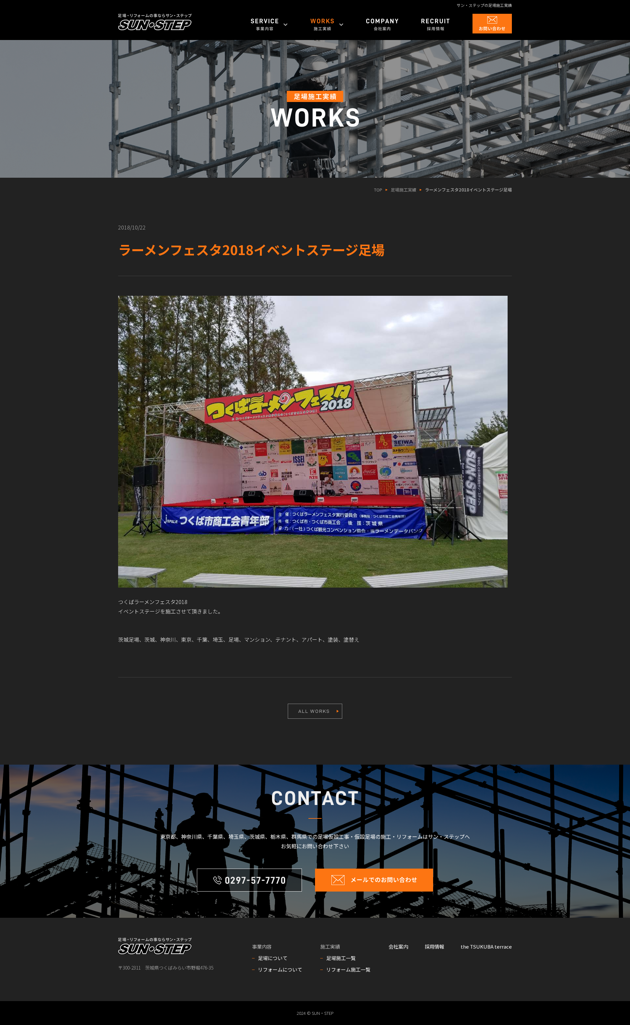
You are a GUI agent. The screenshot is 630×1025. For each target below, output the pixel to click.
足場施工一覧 (341, 958)
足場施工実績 (403, 190)
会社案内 (398, 946)
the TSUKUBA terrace (486, 946)
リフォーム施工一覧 (348, 969)
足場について (272, 958)
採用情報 (434, 946)
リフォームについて (280, 969)
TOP (378, 190)
